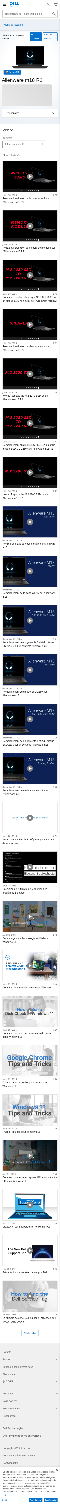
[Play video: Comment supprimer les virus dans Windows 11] (30, 965)
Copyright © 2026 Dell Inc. (17, 1448)
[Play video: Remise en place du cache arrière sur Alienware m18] (30, 522)
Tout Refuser (35, 1500)
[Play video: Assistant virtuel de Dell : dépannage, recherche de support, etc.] (30, 817)
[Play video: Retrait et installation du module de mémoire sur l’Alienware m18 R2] (30, 226)
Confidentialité (10, 1463)
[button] (48, 4)
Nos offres (8, 1393)
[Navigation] (4, 4)
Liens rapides (11, 113)
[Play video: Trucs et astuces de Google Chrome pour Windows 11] (30, 1060)
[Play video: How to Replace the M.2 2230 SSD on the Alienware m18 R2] (30, 374)
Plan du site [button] (9, 1374)
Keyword (7, 138)
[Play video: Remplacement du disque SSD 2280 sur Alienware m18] (30, 669)
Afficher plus (30, 1333)
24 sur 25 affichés (11, 155)
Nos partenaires (11, 1408)
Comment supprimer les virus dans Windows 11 (28, 987)
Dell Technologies (13, 1428)
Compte (6, 1352)
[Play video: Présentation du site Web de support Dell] (30, 1250)
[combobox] (30, 14)
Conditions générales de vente (19, 1455)
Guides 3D (14, 72)
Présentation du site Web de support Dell (25, 1272)
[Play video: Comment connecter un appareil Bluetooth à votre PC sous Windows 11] (30, 1155)
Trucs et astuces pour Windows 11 (21, 1132)
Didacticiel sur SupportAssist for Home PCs (26, 1226)
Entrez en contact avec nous (17, 1367)
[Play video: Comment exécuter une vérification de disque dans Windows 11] (30, 1011)
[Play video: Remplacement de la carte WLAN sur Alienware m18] (30, 571)
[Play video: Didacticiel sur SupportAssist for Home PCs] (30, 1205)
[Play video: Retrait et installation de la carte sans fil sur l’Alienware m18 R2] (30, 176)
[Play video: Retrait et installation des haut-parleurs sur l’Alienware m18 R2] (30, 324)
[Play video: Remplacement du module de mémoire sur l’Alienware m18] (30, 768)
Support (6, 1359)
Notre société (9, 1401)
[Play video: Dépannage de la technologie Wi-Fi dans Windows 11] (30, 916)
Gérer (4, 1500)
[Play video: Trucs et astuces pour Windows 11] (30, 1110)
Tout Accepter (50, 1500)
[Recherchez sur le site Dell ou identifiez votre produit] (54, 14)
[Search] (42, 144)
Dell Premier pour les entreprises (21, 1435)
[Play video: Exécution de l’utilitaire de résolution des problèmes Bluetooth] (30, 867)
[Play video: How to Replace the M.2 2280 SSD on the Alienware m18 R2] (30, 472)
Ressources (9, 1416)
